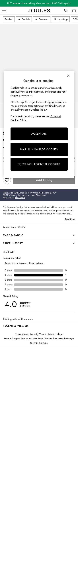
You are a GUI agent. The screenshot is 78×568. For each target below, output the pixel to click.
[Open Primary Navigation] (4, 10)
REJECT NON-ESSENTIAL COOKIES (39, 164)
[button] (39, 235)
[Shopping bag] (74, 11)
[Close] (68, 76)
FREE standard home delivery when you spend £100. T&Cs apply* (39, 3)
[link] (66, 11)
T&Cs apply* (20, 197)
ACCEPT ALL (39, 133)
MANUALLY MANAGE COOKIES (39, 149)
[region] (39, 124)
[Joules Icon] (39, 10)
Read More (70, 219)
